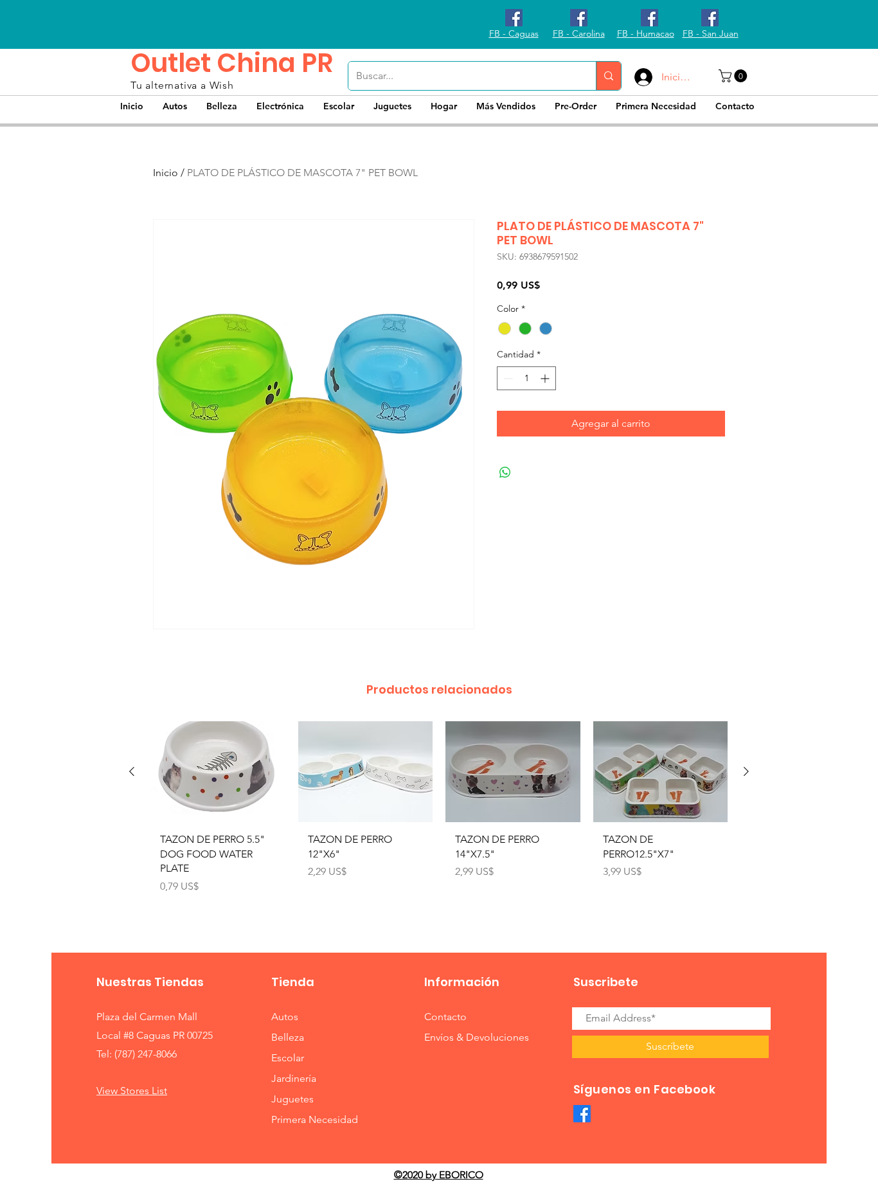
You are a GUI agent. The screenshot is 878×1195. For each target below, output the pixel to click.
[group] (439, 820)
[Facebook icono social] (514, 17)
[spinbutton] (526, 378)
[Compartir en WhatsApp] (505, 472)
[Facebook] (582, 1113)
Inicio (165, 172)
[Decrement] (507, 378)
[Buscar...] (608, 76)
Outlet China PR (231, 63)
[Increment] (546, 378)
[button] (734, 75)
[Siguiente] (746, 771)
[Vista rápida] (217, 771)
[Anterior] (131, 771)
